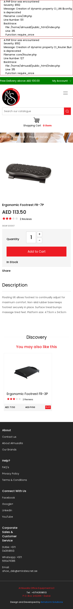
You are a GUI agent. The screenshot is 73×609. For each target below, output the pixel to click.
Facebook (8, 497)
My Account (60, 81)
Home (6, 137)
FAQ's (5, 467)
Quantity (13, 239)
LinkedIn (7, 510)
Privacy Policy (10, 473)
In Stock (12, 262)
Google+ (7, 504)
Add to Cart (37, 251)
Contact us (9, 437)
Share (6, 271)
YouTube (7, 516)
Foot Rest (19, 137)
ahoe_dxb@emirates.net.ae (19, 571)
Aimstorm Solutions (52, 602)
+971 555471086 (12, 559)
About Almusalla (12, 443)
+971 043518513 (9, 549)
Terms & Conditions (14, 480)
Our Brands (9, 449)
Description (14, 285)
